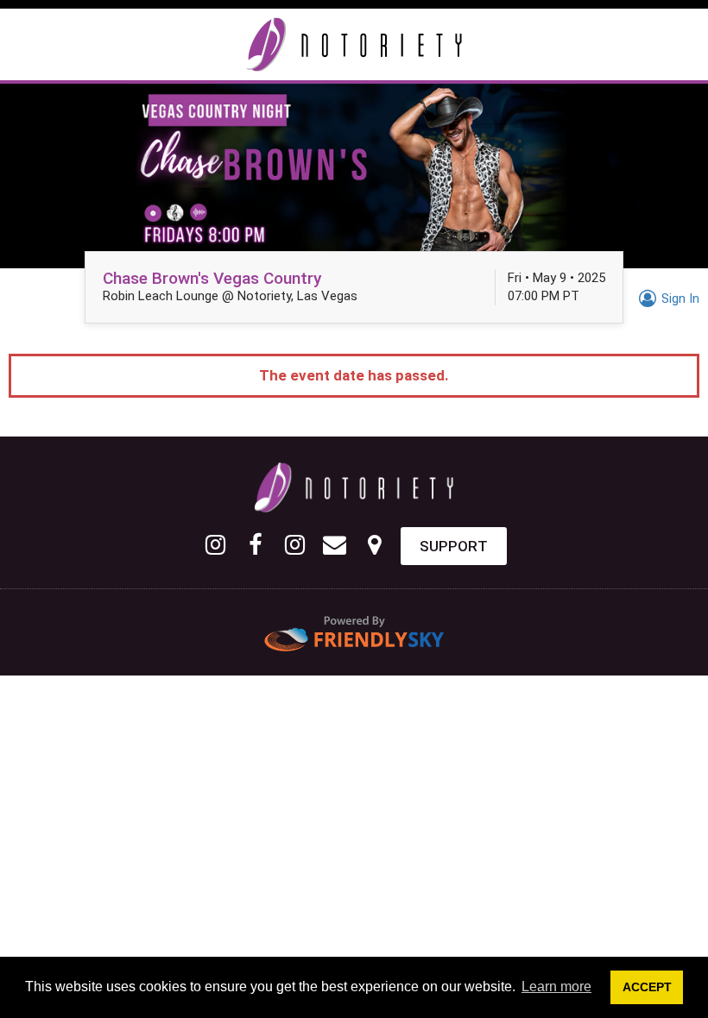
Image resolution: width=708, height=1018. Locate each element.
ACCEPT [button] (647, 987)
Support (454, 546)
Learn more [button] (556, 986)
